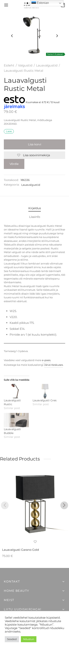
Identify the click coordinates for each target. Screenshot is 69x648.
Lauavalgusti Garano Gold (20, 550)
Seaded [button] (12, 639)
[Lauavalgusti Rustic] (16, 391)
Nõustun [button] (28, 639)
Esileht (9, 65)
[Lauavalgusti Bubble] (16, 420)
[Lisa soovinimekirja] (35, 542)
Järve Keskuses (53, 364)
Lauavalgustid (47, 65)
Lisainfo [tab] (34, 217)
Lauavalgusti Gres (45, 400)
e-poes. (46, 360)
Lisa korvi (34, 144)
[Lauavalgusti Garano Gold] (35, 504)
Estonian (42, 2)
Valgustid (25, 65)
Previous (12, 36)
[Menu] (6, 5)
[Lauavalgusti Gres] (45, 391)
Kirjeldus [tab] (34, 208)
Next (57, 36)
